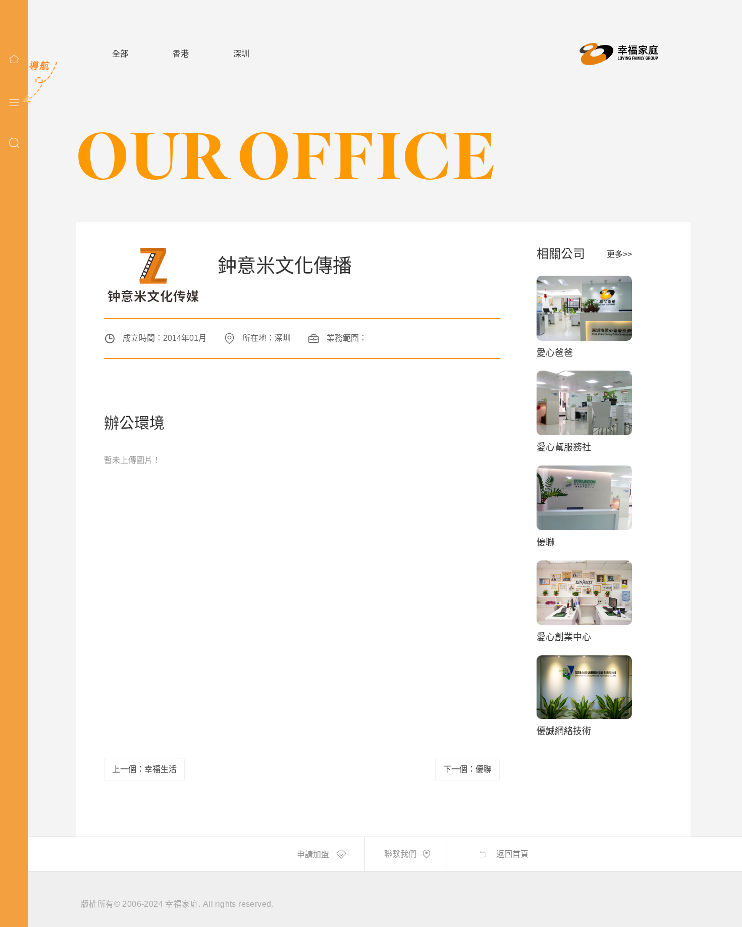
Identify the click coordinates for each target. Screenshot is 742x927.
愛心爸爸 (555, 353)
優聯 (546, 542)
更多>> (619, 254)
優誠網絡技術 (564, 731)
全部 (120, 53)
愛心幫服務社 (564, 447)
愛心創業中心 (564, 637)
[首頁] (14, 59)
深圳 (241, 53)
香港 (181, 53)
